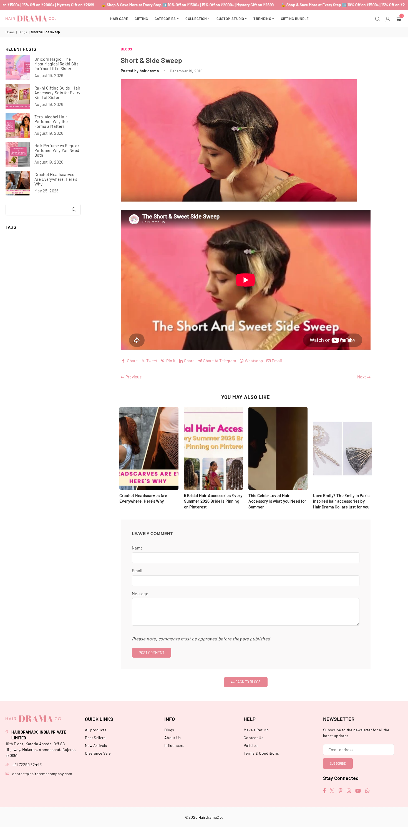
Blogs (23, 32)
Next (362, 376)
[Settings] (389, 19)
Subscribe (338, 763)
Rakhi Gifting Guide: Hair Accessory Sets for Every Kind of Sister (57, 93)
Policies (251, 745)
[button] (399, 19)
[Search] (378, 19)
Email (137, 570)
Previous (133, 376)
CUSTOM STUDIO (230, 18)
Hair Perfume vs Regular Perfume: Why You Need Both (56, 150)
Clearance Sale (97, 753)
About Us (172, 737)
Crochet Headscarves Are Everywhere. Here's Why (55, 179)
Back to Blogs (248, 682)
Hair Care (119, 18)
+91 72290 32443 (27, 764)
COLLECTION (196, 18)
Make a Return (256, 729)
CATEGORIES (165, 18)
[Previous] (116, 459)
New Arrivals (96, 745)
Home (10, 32)
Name (137, 547)
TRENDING (262, 18)
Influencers (174, 745)
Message (140, 593)
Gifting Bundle (295, 18)
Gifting (141, 18)
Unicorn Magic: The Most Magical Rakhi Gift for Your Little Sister (56, 64)
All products (96, 729)
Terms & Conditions (261, 753)
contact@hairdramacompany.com (42, 773)
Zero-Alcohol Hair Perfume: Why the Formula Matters (51, 121)
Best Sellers (95, 737)
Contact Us (253, 737)
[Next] (375, 459)
